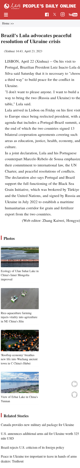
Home (5, 23)
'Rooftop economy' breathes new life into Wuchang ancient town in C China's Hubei (19, 359)
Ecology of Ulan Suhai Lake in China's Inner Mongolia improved (20, 275)
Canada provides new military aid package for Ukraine (37, 424)
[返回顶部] (74, 394)
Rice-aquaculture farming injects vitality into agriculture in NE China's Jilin (19, 317)
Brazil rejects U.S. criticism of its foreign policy (32, 447)
